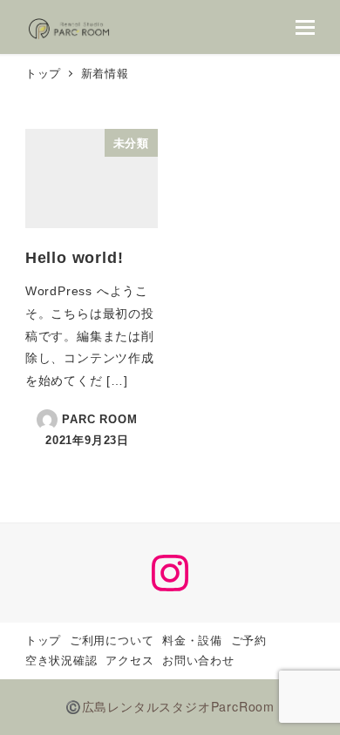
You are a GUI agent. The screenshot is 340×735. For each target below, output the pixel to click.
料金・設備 (192, 640)
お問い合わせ (198, 660)
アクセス (129, 660)
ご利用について (112, 640)
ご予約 (249, 640)
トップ (43, 640)
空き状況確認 (61, 660)
